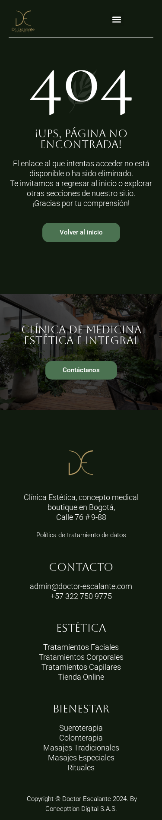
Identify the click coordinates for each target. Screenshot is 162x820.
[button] (117, 19)
